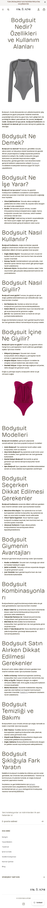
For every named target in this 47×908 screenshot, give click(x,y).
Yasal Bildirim (7, 842)
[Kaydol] (42, 821)
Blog (3, 866)
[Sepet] (44, 9)
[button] (45, 2)
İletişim (5, 837)
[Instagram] (23, 903)
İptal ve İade (7, 852)
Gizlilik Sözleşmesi (9, 857)
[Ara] (8, 9)
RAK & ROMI (26, 898)
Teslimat (5, 847)
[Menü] (3, 9)
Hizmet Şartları (7, 862)
